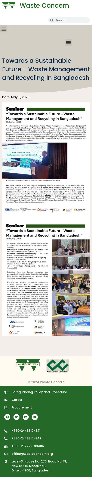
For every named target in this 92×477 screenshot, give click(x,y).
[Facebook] (7, 417)
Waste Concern (44, 5)
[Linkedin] (26, 417)
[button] (3, 28)
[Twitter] (16, 417)
